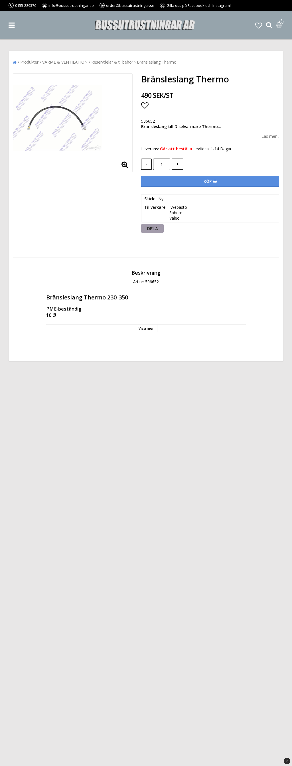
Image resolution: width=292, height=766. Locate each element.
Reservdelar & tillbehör (112, 62)
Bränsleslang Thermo (157, 62)
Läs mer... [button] (270, 136)
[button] (258, 25)
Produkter (29, 62)
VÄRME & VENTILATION (65, 62)
